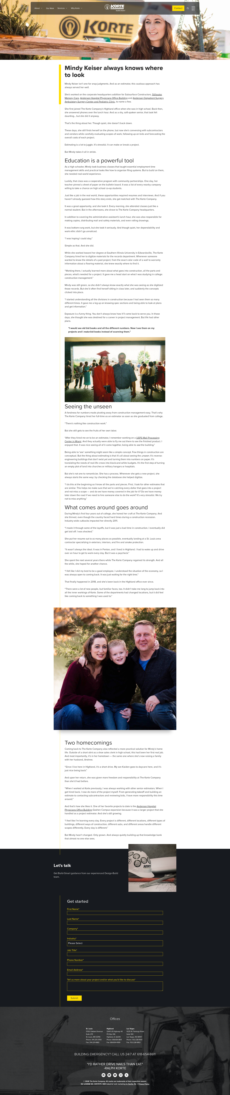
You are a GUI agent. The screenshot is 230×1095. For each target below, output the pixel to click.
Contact (178, 8)
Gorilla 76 (132, 1084)
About (37, 8)
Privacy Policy (143, 1084)
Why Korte (75, 8)
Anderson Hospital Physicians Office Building (104, 98)
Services (61, 8)
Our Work (50, 8)
